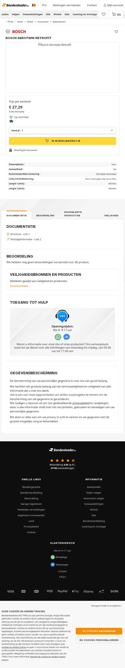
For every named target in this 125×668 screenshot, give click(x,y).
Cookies (31, 532)
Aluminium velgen (93, 498)
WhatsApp (61, 557)
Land (31, 521)
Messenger (62, 564)
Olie (48, 14)
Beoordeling (45, 215)
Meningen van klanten (67, 5)
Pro (44, 5)
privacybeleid (81, 403)
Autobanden (94, 487)
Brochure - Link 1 (20, 234)
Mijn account (115, 5)
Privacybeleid (31, 526)
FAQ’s (62, 576)
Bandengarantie (31, 487)
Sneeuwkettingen (33, 14)
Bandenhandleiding (31, 492)
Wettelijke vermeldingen (31, 509)
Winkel (57, 14)
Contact (92, 5)
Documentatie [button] (19, 286)
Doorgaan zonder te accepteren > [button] (106, 605)
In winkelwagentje (65, 140)
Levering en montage (85, 14)
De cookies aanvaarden (99, 631)
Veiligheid (111, 215)
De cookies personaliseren (99, 640)
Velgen (16, 14)
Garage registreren (31, 503)
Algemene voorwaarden (31, 515)
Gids (67, 14)
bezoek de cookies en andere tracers (47, 656)
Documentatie (17, 215)
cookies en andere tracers (14, 647)
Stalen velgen (93, 492)
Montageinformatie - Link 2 (25, 239)
